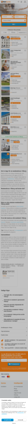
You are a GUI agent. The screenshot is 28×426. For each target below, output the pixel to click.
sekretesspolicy (20, 412)
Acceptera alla (7, 420)
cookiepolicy (4, 413)
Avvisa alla (20, 420)
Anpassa (14, 423)
